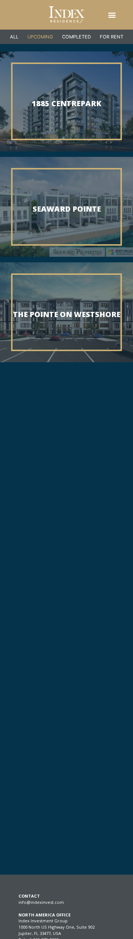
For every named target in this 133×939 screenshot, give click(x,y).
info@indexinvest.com (41, 902)
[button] (111, 15)
